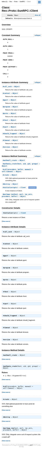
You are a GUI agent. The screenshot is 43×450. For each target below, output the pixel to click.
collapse (37, 35)
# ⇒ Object (11, 86)
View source (6, 221)
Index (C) (4, 1)
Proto (16, 1)
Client (23, 213)
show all (37, 15)
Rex (10, 1)
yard (31, 445)
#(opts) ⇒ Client (15, 187)
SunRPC (22, 1)
